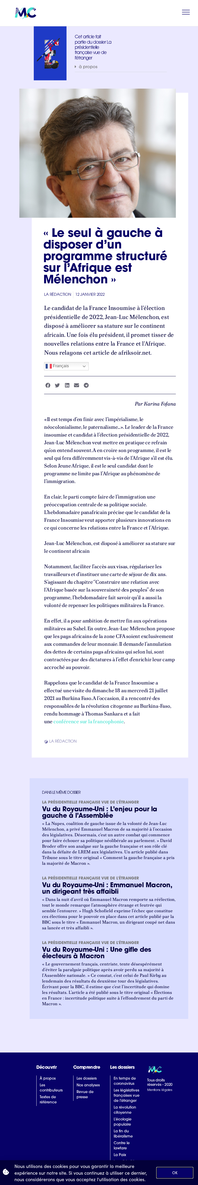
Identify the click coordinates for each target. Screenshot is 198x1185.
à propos (88, 67)
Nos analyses (88, 1085)
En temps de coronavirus (125, 1081)
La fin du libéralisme (123, 1134)
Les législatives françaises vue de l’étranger (126, 1096)
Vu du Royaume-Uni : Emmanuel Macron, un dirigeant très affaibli (107, 888)
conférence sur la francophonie (88, 721)
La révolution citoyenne (125, 1110)
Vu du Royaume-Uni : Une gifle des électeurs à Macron (96, 953)
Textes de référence (48, 1099)
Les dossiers (87, 1079)
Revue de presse (85, 1094)
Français (60, 366)
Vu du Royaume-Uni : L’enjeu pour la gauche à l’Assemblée (99, 812)
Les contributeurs (51, 1088)
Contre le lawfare (122, 1145)
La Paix (120, 1155)
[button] (121, 67)
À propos (48, 1079)
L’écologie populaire (122, 1122)
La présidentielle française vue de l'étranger (90, 803)
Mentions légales (159, 1090)
